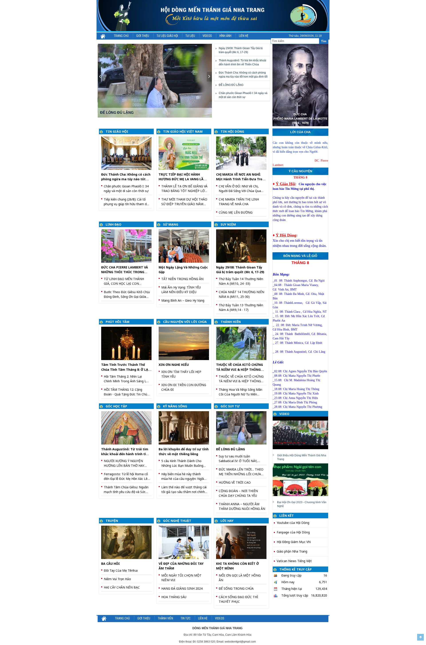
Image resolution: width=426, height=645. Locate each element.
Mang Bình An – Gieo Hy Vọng (182, 300)
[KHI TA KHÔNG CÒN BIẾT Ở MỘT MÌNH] (243, 542)
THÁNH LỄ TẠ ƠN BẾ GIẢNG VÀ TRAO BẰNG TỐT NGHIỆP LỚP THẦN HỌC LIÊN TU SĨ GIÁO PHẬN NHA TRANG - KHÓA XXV (184, 188)
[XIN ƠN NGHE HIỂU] (185, 343)
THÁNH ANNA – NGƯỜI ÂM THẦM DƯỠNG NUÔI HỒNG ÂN (242, 506)
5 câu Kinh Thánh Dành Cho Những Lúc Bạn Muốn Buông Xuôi (182, 463)
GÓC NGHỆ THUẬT (177, 521)
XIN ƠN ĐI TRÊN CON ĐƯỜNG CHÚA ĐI (183, 387)
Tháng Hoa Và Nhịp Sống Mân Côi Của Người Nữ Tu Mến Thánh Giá (240, 392)
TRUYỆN (112, 521)
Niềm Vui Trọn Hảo (117, 579)
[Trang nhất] (103, 35)
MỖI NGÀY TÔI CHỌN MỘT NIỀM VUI (181, 577)
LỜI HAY (227, 521)
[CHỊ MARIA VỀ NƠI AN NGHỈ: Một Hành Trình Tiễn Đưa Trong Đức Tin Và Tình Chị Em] (243, 153)
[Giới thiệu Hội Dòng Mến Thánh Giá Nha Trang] (302, 433)
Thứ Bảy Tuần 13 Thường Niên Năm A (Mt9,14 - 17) (241, 307)
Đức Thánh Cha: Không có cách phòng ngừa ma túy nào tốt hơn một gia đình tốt (125, 179)
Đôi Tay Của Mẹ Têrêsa (121, 570)
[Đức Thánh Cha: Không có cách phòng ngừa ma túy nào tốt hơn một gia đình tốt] (128, 153)
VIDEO (284, 414)
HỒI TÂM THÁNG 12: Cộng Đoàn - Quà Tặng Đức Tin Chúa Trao (126, 392)
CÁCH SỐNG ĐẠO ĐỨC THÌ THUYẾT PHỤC (238, 599)
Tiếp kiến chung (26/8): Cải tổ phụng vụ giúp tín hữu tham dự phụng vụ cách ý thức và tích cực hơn (126, 201)
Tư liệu (190, 36)
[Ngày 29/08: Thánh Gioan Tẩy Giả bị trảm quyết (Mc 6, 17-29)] (243, 246)
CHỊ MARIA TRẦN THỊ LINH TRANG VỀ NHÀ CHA (239, 201)
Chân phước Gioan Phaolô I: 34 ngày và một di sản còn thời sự (126, 188)
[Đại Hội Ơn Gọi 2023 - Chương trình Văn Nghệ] (302, 479)
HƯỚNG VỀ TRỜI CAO (235, 482)
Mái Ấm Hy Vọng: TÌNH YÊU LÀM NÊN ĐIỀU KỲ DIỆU (181, 289)
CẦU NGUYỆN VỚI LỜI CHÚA (185, 322)
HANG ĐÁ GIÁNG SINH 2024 (182, 588)
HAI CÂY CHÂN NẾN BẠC (122, 587)
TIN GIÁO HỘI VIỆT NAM (183, 131)
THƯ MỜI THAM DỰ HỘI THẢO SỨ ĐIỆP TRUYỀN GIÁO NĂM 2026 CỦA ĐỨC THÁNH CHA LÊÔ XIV (184, 201)
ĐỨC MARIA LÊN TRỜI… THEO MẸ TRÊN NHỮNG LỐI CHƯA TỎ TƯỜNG (241, 471)
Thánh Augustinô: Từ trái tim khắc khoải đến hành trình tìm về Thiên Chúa (125, 454)
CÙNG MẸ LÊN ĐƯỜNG (235, 212)
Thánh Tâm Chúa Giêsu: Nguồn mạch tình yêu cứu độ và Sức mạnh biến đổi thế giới (126, 489)
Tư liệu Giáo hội (167, 36)
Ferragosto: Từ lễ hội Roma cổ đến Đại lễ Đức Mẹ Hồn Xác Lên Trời (126, 476)
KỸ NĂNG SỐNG (175, 406)
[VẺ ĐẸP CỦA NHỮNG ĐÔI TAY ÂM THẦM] (185, 542)
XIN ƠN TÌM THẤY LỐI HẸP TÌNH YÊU (181, 374)
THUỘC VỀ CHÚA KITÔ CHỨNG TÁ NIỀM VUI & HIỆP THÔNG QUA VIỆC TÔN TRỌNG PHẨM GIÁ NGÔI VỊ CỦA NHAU (241, 378)
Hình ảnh (225, 36)
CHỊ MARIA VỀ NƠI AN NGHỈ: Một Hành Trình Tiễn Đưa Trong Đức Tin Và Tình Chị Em (241, 179)
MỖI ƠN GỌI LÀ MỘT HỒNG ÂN (240, 577)
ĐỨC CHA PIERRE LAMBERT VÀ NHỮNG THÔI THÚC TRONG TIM (124, 272)
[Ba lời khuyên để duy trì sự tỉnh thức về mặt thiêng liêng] (185, 427)
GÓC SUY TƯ (230, 406)
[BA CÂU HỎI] (128, 542)
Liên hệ (243, 36)
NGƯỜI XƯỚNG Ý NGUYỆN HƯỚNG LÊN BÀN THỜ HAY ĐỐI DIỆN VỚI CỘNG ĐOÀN (124, 463)
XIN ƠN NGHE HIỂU (174, 365)
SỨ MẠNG (170, 224)
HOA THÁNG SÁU (173, 597)
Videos (207, 36)
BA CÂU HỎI (110, 563)
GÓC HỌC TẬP (116, 406)
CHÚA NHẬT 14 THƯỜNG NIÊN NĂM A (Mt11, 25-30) (241, 294)
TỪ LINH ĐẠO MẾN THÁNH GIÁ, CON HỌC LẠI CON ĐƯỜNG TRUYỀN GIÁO (124, 281)
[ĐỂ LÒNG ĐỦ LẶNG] (243, 427)
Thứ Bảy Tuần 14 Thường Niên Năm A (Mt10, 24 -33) (241, 281)
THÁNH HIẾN (231, 322)
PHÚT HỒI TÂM (117, 322)
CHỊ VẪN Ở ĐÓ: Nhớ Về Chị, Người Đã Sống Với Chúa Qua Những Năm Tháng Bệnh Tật (240, 188)
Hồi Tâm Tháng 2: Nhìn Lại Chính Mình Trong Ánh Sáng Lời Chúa (126, 378)
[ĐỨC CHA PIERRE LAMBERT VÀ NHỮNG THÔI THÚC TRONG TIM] (128, 246)
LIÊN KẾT (286, 515)
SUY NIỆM (228, 224)
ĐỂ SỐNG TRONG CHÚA (236, 588)
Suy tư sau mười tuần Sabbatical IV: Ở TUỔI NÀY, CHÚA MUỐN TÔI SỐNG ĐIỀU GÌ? (240, 458)
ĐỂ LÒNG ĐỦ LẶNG (231, 84)
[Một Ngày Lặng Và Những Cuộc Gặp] (185, 246)
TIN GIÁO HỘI (117, 131)
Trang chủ (121, 36)
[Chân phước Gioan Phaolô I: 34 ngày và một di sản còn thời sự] (155, 81)
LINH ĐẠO (113, 224)
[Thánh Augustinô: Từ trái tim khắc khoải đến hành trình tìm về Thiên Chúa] (128, 427)
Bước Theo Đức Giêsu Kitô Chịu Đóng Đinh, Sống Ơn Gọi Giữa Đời (127, 294)
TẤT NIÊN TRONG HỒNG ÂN (182, 279)
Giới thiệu (142, 36)
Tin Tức (186, 618)
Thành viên (165, 618)
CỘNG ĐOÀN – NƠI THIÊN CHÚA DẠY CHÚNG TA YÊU (238, 493)
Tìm (323, 41)
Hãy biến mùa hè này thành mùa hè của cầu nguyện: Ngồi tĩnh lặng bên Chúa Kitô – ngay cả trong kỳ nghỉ (183, 476)
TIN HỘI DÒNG (232, 131)
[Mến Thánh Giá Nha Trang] (213, 15)
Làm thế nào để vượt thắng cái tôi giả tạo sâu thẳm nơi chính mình (184, 489)
